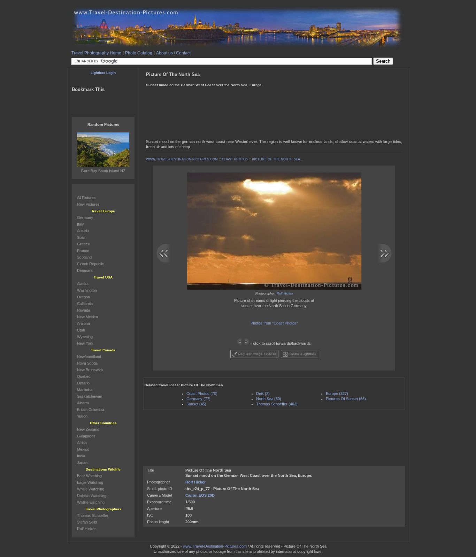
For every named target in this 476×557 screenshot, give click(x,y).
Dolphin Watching (91, 496)
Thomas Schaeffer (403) (277, 404)
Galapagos (86, 436)
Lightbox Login (103, 73)
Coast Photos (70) (201, 393)
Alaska (83, 284)
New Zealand (88, 429)
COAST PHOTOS (235, 159)
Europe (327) (337, 393)
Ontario (83, 383)
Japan (82, 462)
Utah (81, 330)
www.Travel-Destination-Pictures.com (215, 546)
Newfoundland (89, 356)
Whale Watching (90, 489)
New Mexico (87, 317)
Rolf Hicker (285, 293)
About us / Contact (173, 53)
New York (85, 343)
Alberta (83, 403)
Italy (80, 224)
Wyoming (85, 337)
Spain (81, 237)
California (85, 304)
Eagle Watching (90, 482)
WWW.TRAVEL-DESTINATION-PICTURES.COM (182, 159)
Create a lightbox (301, 354)
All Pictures (86, 198)
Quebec (84, 376)
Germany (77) (198, 399)
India (81, 456)
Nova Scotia (87, 363)
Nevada (83, 310)
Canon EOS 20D (200, 495)
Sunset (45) (196, 404)
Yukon (82, 416)
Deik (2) (263, 393)
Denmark (85, 270)
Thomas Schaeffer (92, 515)
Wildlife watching (91, 502)
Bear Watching (89, 476)
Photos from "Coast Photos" (274, 323)
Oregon (83, 297)
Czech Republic (90, 264)
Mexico (83, 449)
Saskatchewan (89, 396)
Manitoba (84, 390)
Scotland (84, 257)
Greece (83, 244)
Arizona (83, 323)
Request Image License (256, 354)
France (83, 251)
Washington (87, 290)
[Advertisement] (273, 93)
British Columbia (90, 409)
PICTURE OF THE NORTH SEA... (277, 159)
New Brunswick (90, 370)
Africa (82, 443)
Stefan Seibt (87, 522)
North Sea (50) (268, 399)
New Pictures (88, 204)
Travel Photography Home (96, 53)
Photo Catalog (138, 53)
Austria (83, 231)
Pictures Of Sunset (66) (346, 399)
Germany (85, 217)
